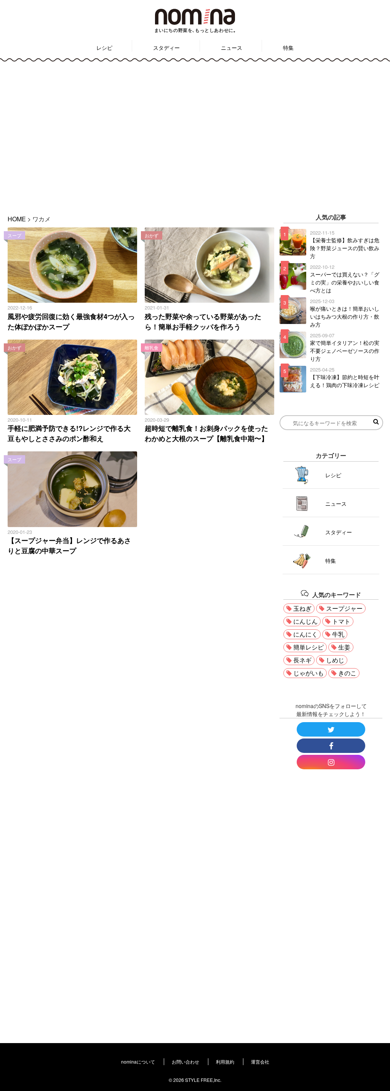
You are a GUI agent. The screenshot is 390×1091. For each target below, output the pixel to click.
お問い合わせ (185, 1061)
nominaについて (138, 1061)
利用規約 (225, 1061)
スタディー (166, 47)
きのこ (347, 673)
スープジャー (344, 608)
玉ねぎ (302, 608)
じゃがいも (308, 673)
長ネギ (302, 660)
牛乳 (338, 634)
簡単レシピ (308, 647)
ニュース (231, 47)
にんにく (305, 634)
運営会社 (260, 1061)
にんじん (305, 621)
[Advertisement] (195, 132)
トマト (341, 621)
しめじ (335, 660)
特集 (288, 47)
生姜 (344, 647)
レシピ (104, 47)
